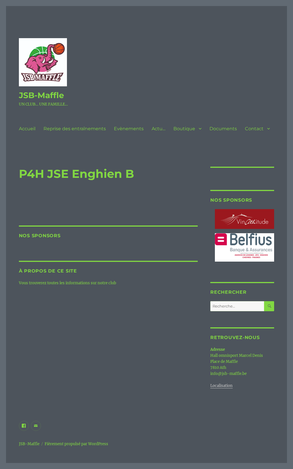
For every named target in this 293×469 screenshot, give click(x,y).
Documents (223, 128)
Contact (254, 128)
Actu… (158, 128)
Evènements (129, 128)
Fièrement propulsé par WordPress (76, 443)
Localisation (221, 385)
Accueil (27, 128)
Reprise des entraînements (74, 128)
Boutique (184, 128)
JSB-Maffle (41, 95)
